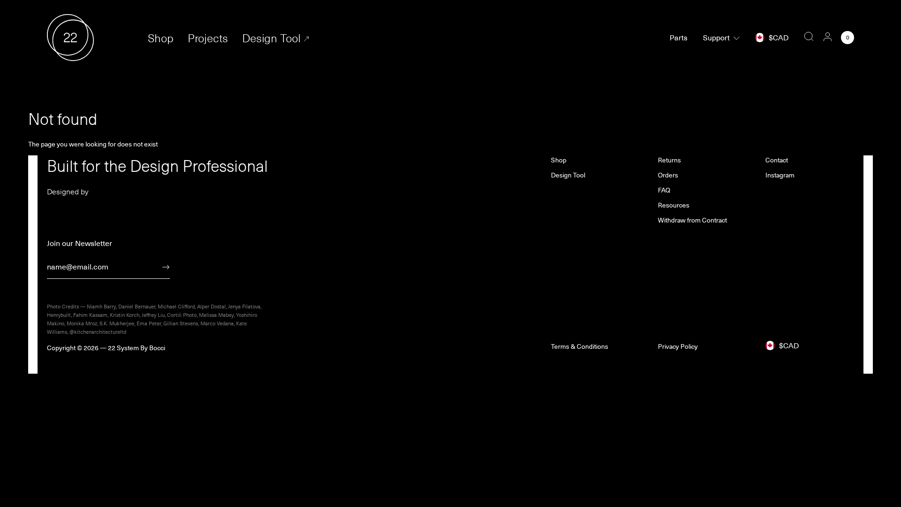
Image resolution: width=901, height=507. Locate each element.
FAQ (664, 190)
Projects (208, 38)
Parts (678, 37)
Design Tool (271, 38)
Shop (161, 38)
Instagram (779, 175)
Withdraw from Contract (692, 220)
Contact (776, 160)
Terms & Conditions (579, 346)
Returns (669, 160)
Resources (673, 205)
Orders (668, 175)
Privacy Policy (678, 346)
